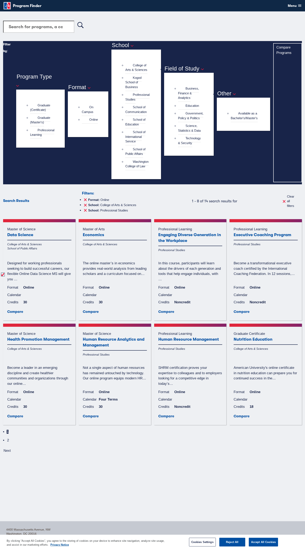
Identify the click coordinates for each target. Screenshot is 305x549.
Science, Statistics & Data (189, 128)
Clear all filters (290, 201)
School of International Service (135, 136)
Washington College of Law (137, 164)
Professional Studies (137, 97)
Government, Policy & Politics (190, 116)
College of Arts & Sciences (136, 67)
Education (192, 105)
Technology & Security (189, 140)
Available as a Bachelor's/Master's (244, 116)
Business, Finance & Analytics (188, 93)
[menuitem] (42, 107)
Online (93, 119)
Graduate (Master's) (40, 120)
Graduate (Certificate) (40, 107)
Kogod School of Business (133, 82)
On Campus (87, 109)
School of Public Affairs (135, 151)
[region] (152, 542)
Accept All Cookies (263, 542)
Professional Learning (42, 132)
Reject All (232, 542)
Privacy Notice (59, 544)
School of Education (135, 122)
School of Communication (136, 109)
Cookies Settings (202, 542)
